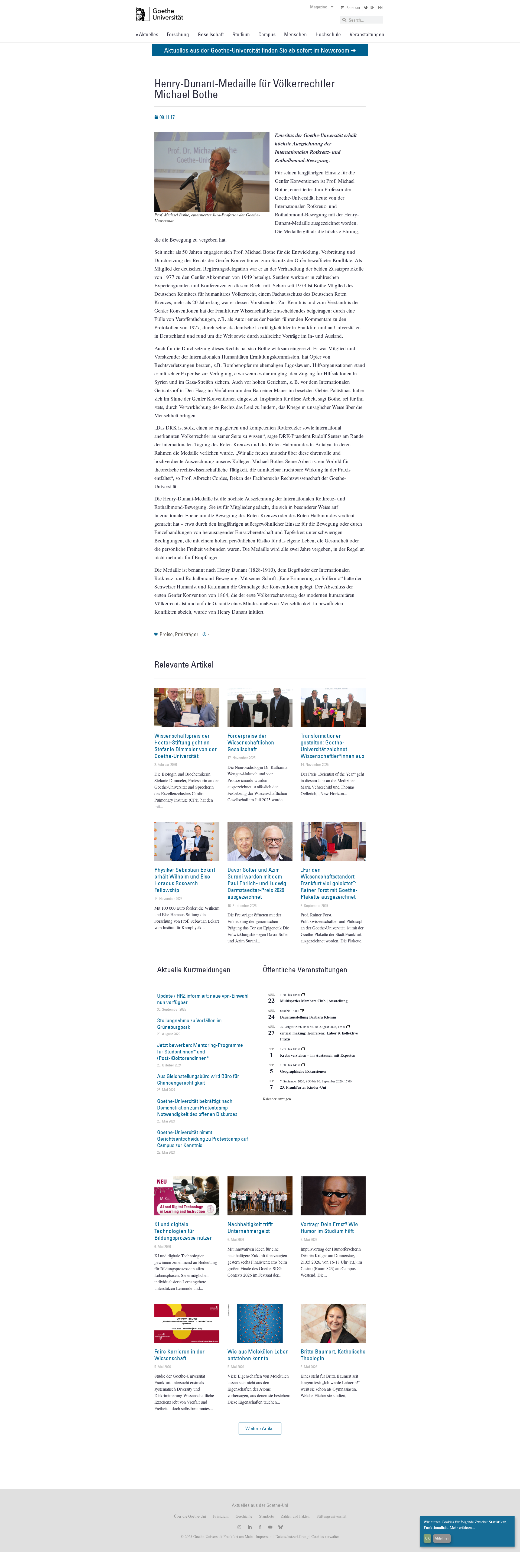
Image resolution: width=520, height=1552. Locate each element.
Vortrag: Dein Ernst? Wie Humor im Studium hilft (329, 1228)
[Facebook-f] (260, 1527)
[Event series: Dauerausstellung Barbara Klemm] (302, 1010)
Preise (166, 634)
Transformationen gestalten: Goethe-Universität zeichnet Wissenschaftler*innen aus (332, 746)
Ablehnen (442, 1538)
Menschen (295, 34)
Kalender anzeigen (277, 1098)
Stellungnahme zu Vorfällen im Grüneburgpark (189, 1023)
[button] (260, 1428)
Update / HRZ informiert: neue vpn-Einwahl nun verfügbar (202, 999)
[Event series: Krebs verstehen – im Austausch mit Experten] (303, 1049)
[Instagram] (239, 1527)
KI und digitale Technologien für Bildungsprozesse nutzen (183, 1231)
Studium (241, 34)
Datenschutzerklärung (291, 1536)
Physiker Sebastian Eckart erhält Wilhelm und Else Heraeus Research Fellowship (184, 880)
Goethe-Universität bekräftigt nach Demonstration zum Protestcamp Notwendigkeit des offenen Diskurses (197, 1108)
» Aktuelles (147, 34)
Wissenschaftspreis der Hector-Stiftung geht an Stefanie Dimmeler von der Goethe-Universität (185, 746)
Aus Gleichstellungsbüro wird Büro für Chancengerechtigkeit (198, 1079)
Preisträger (186, 634)
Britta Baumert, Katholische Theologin (333, 1355)
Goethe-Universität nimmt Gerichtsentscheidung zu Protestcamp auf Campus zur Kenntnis (202, 1139)
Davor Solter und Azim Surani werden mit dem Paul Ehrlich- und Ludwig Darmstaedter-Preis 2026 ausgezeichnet (256, 883)
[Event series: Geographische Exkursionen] (303, 1065)
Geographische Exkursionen (303, 1071)
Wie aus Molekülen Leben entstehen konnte (258, 1355)
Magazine (318, 6)
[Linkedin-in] (250, 1527)
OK (427, 1538)
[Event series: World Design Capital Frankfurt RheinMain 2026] (348, 1026)
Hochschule (328, 34)
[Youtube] (270, 1527)
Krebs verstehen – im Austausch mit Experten (317, 1055)
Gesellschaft (211, 34)
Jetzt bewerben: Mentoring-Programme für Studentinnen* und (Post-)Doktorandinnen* (200, 1052)
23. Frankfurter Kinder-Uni (303, 1087)
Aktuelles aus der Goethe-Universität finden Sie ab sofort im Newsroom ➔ (260, 50)
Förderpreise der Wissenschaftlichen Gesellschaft (250, 742)
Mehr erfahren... (462, 1527)
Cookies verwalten (325, 1536)
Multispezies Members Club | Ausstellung (313, 1001)
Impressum (263, 1536)
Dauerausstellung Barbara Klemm (308, 1017)
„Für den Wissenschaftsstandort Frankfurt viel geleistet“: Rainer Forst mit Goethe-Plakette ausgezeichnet (329, 883)
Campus (266, 34)
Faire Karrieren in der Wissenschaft (179, 1355)
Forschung (178, 34)
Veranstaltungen (367, 34)
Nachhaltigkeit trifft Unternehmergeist (250, 1228)
